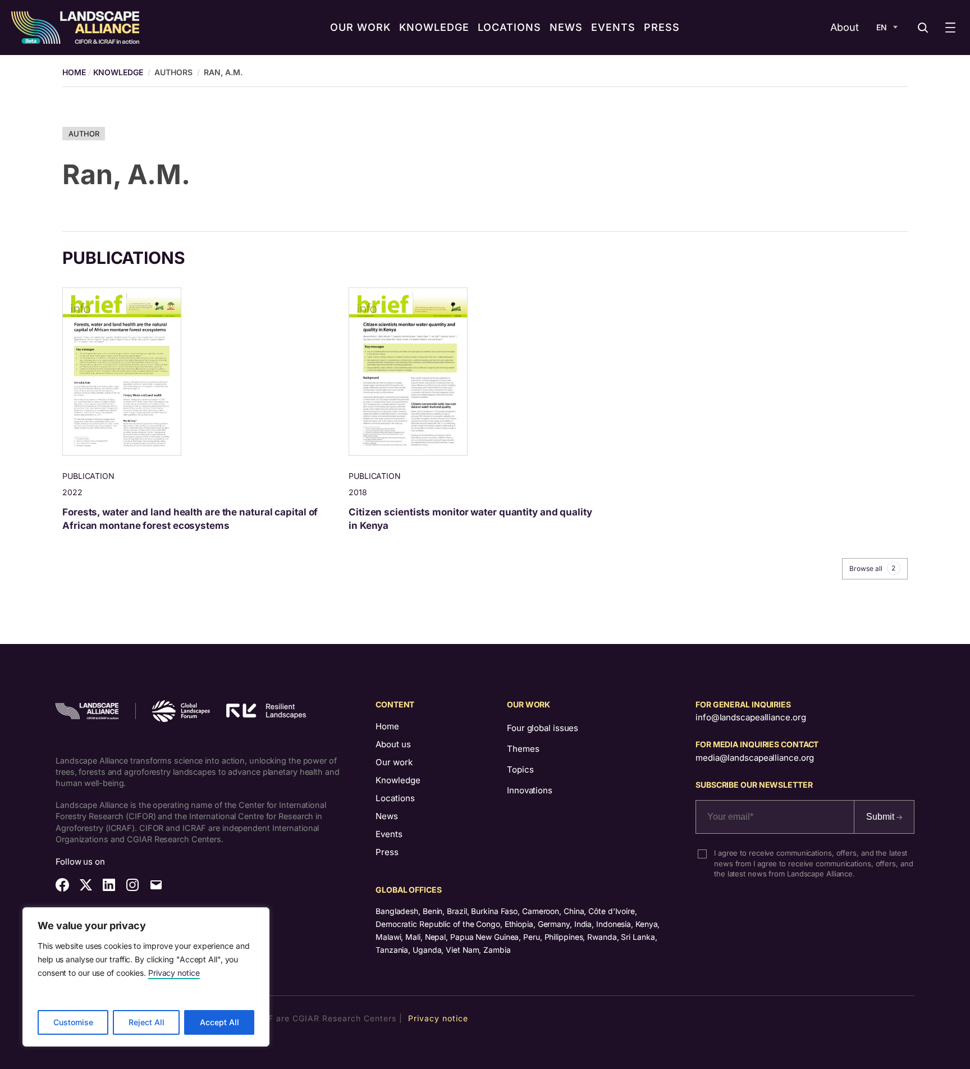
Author (83, 133)
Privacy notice (174, 972)
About (844, 27)
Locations (395, 798)
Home (387, 726)
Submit (881, 816)
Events (389, 834)
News (387, 816)
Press (387, 852)
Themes (523, 748)
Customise (73, 1022)
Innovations (529, 790)
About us (393, 744)
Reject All (146, 1022)
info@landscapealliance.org (751, 717)
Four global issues (542, 728)
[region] (145, 977)
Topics (520, 769)
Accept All (219, 1022)
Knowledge (118, 72)
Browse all (872, 568)
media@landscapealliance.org (755, 757)
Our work (394, 762)
